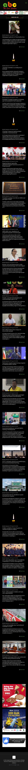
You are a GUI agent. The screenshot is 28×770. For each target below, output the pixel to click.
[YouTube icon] (12, 765)
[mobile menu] (26, 3)
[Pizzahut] (14, 707)
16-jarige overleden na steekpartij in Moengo (12, 68)
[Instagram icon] (14, 765)
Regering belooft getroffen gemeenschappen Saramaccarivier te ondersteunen (12, 165)
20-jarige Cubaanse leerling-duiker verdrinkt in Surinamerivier (11, 132)
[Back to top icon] (14, 757)
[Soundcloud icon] (17, 765)
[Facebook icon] (11, 765)
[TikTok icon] (15, 765)
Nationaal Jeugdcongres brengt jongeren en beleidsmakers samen (13, 363)
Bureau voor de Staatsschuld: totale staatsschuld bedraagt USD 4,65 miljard (13, 265)
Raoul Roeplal (6, 327)
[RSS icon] (18, 765)
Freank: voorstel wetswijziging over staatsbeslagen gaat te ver (12, 298)
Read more (22, 46)
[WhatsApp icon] (9, 765)
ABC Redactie (6, 35)
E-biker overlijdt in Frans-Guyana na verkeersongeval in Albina (12, 528)
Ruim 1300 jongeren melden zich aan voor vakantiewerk (12, 592)
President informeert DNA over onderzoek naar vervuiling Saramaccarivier (14, 657)
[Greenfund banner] (14, 731)
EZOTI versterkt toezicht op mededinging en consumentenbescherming (13, 462)
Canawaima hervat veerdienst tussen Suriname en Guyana (12, 495)
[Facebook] (14, 746)
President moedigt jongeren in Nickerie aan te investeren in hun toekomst (13, 100)
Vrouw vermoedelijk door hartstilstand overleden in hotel (13, 625)
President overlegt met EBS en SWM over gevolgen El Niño (13, 198)
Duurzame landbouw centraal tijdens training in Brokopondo (12, 428)
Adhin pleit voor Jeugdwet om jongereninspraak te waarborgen (11, 232)
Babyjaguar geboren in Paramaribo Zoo (13, 37)
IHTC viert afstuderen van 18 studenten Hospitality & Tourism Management (13, 560)
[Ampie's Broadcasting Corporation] (11, 5)
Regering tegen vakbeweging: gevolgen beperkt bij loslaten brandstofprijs (13, 395)
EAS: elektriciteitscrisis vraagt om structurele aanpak (11, 330)
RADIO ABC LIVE (14, 17)
